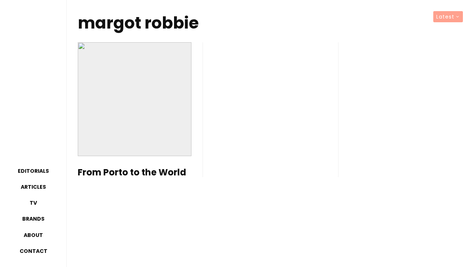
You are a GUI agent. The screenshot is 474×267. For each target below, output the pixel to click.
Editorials (33, 171)
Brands (33, 218)
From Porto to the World (132, 172)
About (33, 235)
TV (33, 203)
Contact (33, 251)
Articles (33, 187)
